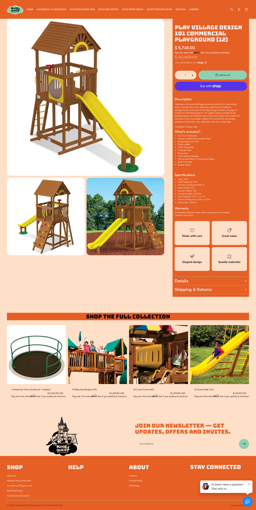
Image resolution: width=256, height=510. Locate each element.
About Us (11, 475)
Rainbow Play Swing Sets (19, 480)
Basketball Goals (15, 490)
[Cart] (246, 9)
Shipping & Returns (193, 289)
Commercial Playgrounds (19, 485)
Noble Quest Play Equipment (28, 505)
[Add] (60, 379)
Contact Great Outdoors (18, 495)
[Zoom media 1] (85, 97)
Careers (133, 475)
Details (181, 281)
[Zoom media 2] (46, 216)
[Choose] (244, 379)
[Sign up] (244, 444)
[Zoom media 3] (125, 216)
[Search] (231, 9)
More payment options (210, 93)
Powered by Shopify (53, 505)
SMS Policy (134, 485)
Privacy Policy (135, 480)
